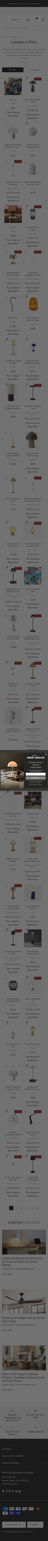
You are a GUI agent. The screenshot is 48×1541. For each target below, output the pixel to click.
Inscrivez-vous (35, 778)
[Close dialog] (46, 754)
